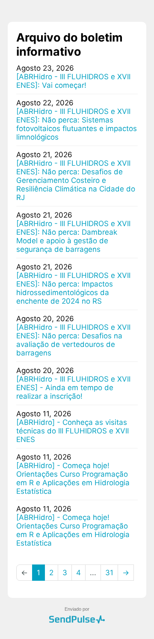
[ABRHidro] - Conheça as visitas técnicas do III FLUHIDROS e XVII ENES (72, 431)
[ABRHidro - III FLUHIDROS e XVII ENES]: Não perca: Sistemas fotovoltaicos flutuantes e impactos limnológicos (76, 124)
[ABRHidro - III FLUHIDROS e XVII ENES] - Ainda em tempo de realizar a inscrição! (73, 387)
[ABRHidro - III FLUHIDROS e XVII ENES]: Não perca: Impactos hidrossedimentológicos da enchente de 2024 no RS (73, 288)
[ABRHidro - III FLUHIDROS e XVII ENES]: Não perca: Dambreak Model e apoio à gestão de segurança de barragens (73, 236)
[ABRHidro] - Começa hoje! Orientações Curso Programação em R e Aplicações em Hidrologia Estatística (73, 478)
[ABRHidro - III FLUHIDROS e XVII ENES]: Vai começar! (73, 81)
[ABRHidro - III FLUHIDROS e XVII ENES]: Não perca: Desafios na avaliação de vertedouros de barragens (73, 340)
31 (109, 572)
